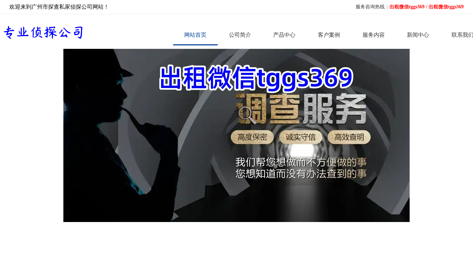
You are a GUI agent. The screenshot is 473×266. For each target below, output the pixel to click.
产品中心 (284, 35)
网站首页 (195, 35)
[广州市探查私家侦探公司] (42, 32)
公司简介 (240, 35)
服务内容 (374, 35)
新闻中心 (418, 35)
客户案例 (329, 35)
